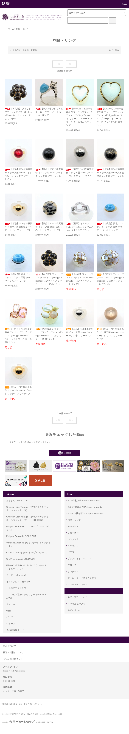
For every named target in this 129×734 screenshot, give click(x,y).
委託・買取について (77, 597)
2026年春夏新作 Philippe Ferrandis (85, 507)
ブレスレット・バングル (80, 558)
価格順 (25, 50)
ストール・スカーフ (77, 584)
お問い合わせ (74, 610)
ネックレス (73, 526)
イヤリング (73, 545)
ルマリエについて (76, 604)
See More (66, 453)
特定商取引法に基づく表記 (12, 704)
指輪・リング (22, 29)
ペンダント (73, 539)
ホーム (11, 29)
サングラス (73, 571)
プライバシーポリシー (32, 704)
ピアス (71, 552)
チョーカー (73, 532)
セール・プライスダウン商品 (82, 578)
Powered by (5, 722)
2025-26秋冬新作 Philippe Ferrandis (86, 513)
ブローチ (72, 565)
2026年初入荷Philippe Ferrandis (84, 500)
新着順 (34, 50)
